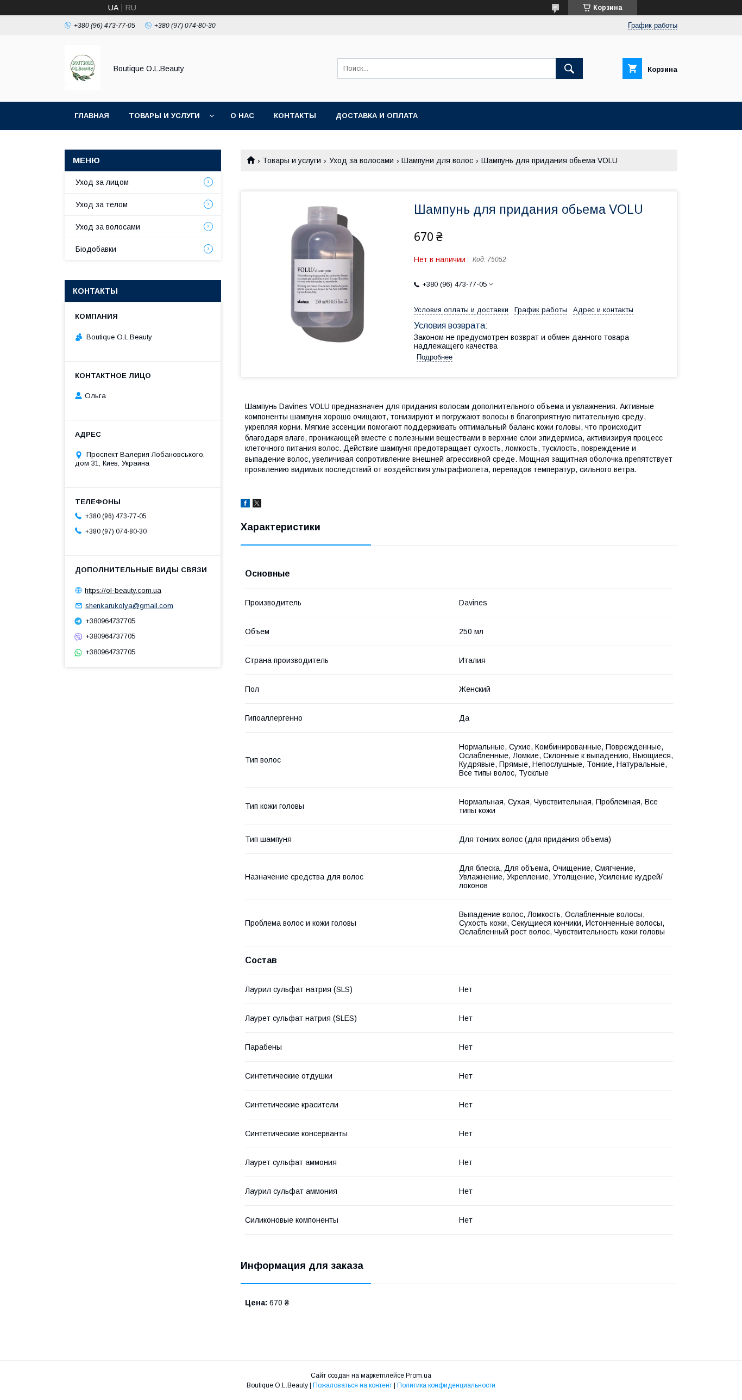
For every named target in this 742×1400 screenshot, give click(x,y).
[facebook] (245, 504)
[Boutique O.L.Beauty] (82, 87)
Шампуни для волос (437, 160)
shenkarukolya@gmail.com (129, 606)
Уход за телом (102, 204)
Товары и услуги (164, 115)
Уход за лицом (102, 182)
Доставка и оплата (377, 115)
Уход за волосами (361, 160)
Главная (91, 115)
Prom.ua (418, 1375)
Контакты (295, 115)
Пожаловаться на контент (352, 1385)
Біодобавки (96, 249)
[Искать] (569, 68)
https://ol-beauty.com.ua (123, 590)
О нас (242, 115)
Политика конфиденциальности (446, 1385)
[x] (257, 504)
